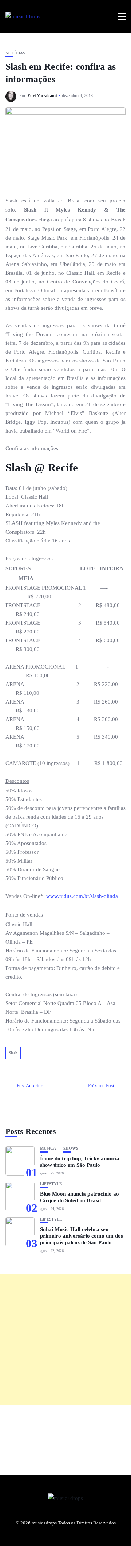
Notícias (15, 53)
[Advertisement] (65, 1339)
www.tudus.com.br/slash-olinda (82, 896)
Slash (13, 1053)
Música (48, 1148)
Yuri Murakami (42, 95)
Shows (70, 1148)
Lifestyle (51, 1184)
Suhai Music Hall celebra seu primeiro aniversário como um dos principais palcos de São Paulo (81, 1235)
